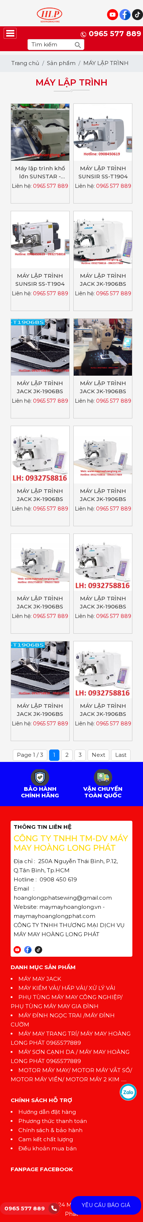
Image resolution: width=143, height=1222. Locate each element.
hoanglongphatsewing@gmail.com (63, 897)
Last (120, 754)
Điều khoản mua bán (47, 1148)
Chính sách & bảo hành (50, 1130)
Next (98, 754)
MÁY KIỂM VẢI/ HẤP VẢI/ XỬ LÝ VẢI (66, 987)
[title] (128, 1091)
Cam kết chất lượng (45, 1139)
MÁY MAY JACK (39, 978)
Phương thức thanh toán (52, 1120)
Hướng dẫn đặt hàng (47, 1111)
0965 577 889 (24, 1208)
